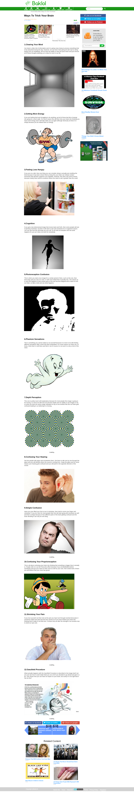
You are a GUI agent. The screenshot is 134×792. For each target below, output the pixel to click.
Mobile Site (56, 790)
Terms (86, 790)
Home (64, 790)
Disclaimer (103, 790)
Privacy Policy (94, 790)
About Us (70, 790)
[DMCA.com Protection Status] (78, 790)
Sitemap (103, 791)
